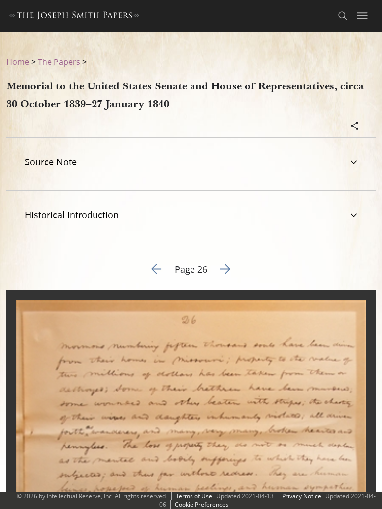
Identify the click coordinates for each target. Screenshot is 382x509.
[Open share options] (355, 127)
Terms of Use (194, 496)
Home (17, 61)
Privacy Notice (301, 496)
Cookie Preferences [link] (202, 504)
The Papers (59, 61)
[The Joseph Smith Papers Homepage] (74, 17)
